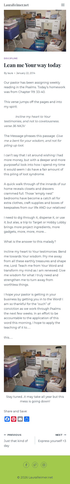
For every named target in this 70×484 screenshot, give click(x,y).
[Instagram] (44, 465)
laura (10, 73)
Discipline (10, 58)
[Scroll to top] (61, 478)
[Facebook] (26, 465)
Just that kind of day (16, 440)
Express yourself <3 (52, 438)
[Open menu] (62, 5)
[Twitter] (35, 465)
